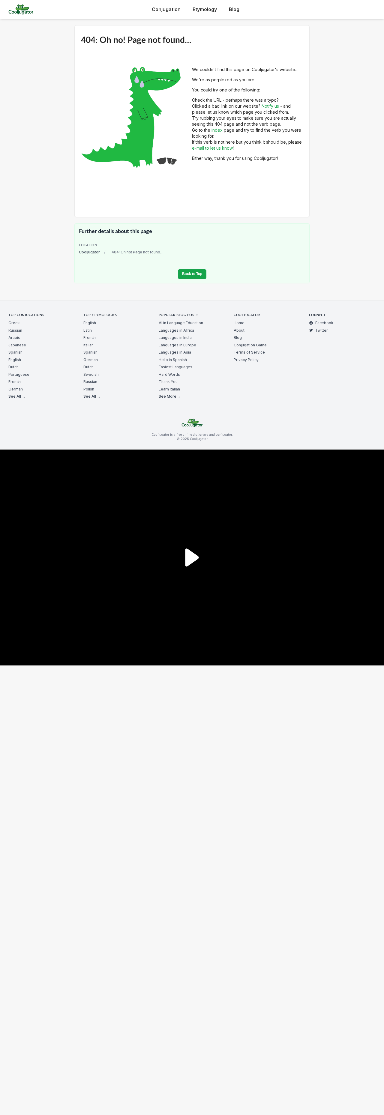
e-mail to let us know (212, 148)
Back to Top (192, 274)
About (239, 330)
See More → (170, 396)
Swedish (91, 374)
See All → (17, 396)
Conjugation (166, 9)
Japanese (17, 345)
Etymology (205, 9)
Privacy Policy (246, 359)
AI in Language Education (181, 323)
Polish (88, 389)
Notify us (270, 106)
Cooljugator (89, 252)
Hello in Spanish (173, 359)
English (14, 359)
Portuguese (18, 374)
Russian (15, 330)
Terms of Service (249, 352)
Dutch (13, 367)
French (14, 381)
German (15, 389)
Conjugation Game (250, 345)
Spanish (15, 352)
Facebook (324, 323)
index (217, 130)
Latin (87, 330)
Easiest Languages (175, 367)
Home (239, 323)
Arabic (14, 337)
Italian (88, 345)
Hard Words (169, 374)
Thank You (168, 381)
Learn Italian (169, 389)
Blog (234, 9)
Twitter (321, 330)
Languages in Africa (176, 330)
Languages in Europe (177, 345)
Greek (14, 323)
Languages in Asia (175, 352)
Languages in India (175, 337)
